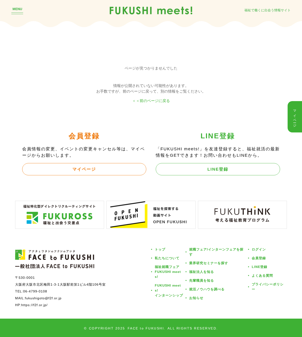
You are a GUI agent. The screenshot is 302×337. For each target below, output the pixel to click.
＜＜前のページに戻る (151, 101)
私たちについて (167, 257)
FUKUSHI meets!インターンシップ (169, 290)
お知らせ (196, 297)
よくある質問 (262, 275)
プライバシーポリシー (268, 287)
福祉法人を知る (201, 271)
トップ (160, 249)
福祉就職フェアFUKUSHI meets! (168, 271)
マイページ (84, 169)
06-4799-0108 (35, 291)
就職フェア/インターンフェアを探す (216, 252)
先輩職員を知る (201, 280)
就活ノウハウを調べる (207, 289)
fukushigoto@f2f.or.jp (43, 298)
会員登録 (259, 257)
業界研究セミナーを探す (208, 262)
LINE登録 (217, 169)
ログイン (259, 249)
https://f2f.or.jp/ (34, 304)
